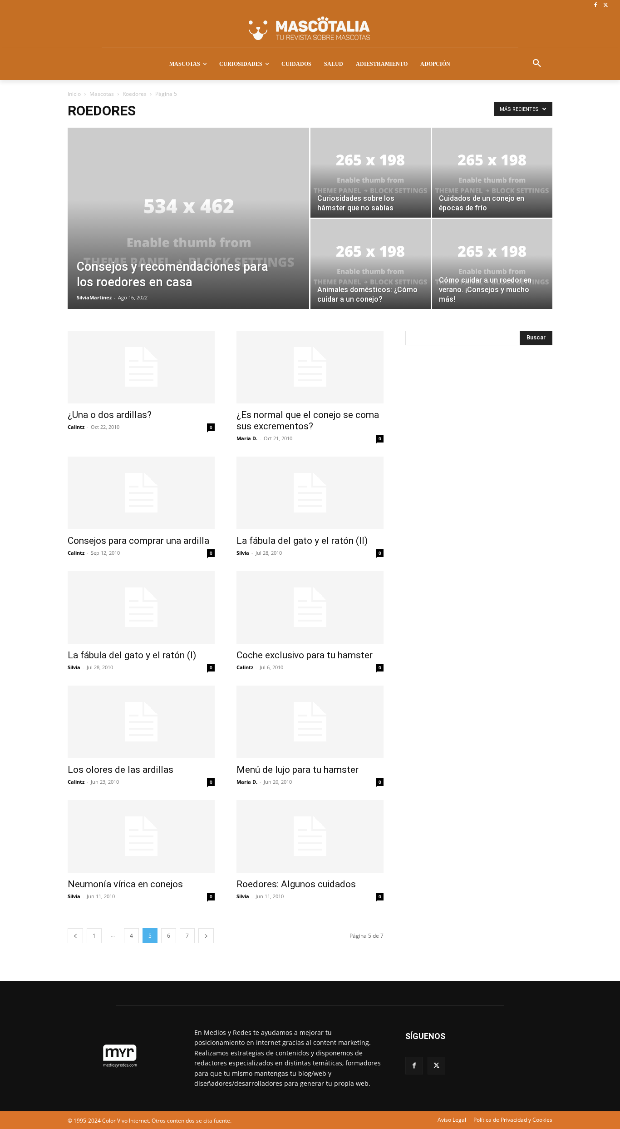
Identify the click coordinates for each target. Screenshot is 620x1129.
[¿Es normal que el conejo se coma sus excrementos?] (310, 367)
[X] (605, 5)
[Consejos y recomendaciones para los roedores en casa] (188, 233)
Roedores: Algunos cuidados (296, 884)
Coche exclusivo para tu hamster (304, 655)
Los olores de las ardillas (120, 769)
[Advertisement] (473, 503)
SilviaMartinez (94, 297)
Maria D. (246, 438)
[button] (537, 63)
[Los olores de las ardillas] (141, 722)
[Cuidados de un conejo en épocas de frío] (492, 173)
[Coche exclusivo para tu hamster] (310, 607)
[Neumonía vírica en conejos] (141, 836)
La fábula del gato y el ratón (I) (132, 655)
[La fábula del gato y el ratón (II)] (310, 493)
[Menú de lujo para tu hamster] (310, 722)
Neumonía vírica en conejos (125, 884)
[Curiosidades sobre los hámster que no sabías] (370, 173)
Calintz (76, 426)
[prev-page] (75, 935)
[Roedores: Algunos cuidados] (310, 836)
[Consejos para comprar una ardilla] (141, 493)
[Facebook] (595, 5)
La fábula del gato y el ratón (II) (302, 540)
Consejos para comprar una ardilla (138, 540)
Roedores (135, 94)
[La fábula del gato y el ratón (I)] (141, 607)
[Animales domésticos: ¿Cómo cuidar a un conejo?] (370, 264)
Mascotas (101, 94)
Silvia (242, 552)
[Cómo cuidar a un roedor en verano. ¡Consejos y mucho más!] (492, 264)
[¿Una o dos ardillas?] (141, 367)
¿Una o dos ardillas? (110, 414)
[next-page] (206, 935)
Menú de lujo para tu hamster (297, 769)
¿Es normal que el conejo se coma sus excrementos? (307, 420)
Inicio (74, 94)
